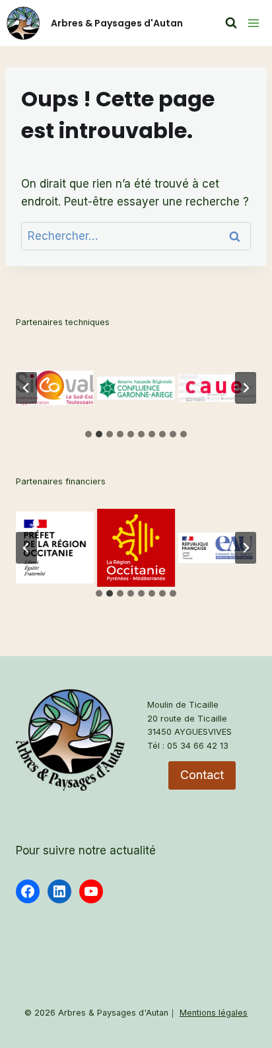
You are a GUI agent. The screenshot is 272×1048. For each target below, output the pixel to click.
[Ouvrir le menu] (251, 23)
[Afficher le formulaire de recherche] (231, 23)
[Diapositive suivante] (245, 388)
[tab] (88, 434)
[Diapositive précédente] (26, 388)
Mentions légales (214, 1013)
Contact (202, 775)
